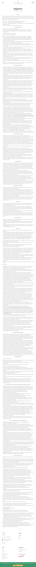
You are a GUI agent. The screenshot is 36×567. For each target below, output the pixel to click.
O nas (3, 552)
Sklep (19, 536)
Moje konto (20, 535)
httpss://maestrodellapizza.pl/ (14, 28)
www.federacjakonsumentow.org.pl (12, 401)
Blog (2, 549)
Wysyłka (3, 558)
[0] (32, 2)
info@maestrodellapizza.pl (7, 539)
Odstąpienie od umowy (22, 549)
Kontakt (3, 551)
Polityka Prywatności (5, 554)
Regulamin (3, 555)
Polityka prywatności (19, 565)
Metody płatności (5, 557)
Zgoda (14, 565)
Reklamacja (20, 551)
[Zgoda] (34, 564)
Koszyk (20, 538)
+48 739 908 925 (5, 540)
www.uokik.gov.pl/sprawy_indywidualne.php (9, 392)
